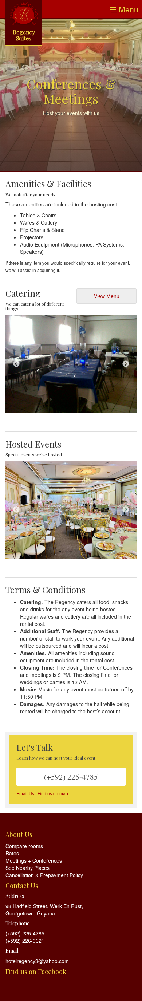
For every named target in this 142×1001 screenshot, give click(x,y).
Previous (16, 364)
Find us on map (53, 793)
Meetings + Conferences (33, 860)
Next (125, 364)
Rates (12, 853)
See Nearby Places (27, 867)
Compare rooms (24, 846)
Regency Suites (24, 35)
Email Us (25, 793)
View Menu (106, 296)
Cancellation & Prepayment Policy (44, 875)
